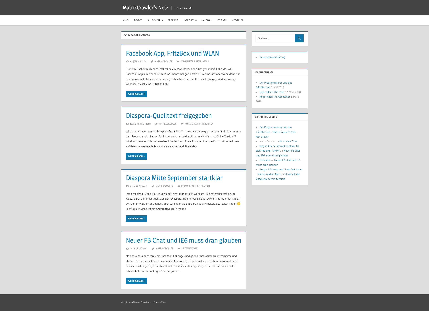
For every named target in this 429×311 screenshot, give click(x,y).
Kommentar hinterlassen (194, 61)
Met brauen (262, 136)
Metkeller (237, 20)
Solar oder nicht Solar (272, 92)
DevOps (138, 20)
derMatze (265, 160)
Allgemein (154, 20)
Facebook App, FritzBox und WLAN (172, 53)
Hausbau (206, 20)
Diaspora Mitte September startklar (174, 178)
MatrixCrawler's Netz (145, 7)
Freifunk (173, 20)
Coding (222, 20)
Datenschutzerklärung (272, 57)
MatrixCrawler (163, 61)
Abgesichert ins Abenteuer (275, 96)
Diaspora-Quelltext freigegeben (169, 115)
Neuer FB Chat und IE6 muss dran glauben (183, 240)
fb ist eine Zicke (288, 141)
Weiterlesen (135, 93)
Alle (125, 20)
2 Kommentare (189, 248)
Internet (189, 20)
